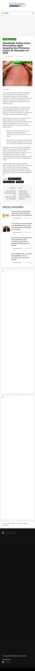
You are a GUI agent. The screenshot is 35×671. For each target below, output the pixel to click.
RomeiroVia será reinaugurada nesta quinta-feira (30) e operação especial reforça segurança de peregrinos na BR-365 (21, 241)
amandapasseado (8, 56)
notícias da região (9, 182)
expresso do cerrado (15, 178)
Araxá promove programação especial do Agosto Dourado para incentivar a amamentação (21, 213)
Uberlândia (12, 39)
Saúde (5, 39)
